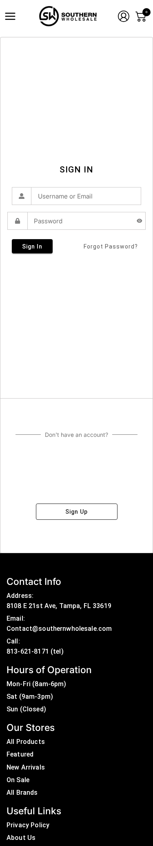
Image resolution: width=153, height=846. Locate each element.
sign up (76, 511)
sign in (32, 246)
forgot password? (111, 246)
